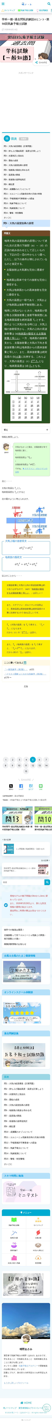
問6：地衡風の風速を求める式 (16, 170)
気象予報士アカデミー (28, 1366)
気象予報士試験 (27, 10)
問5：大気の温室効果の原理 (16, 165)
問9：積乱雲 (9, 184)
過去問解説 (43, 10)
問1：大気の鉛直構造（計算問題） (18, 146)
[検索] (47, 882)
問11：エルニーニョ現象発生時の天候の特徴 (23, 194)
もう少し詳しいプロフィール (16, 1383)
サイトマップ (9, 10)
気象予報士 (16, 800)
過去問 (43, 800)
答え (6, 430)
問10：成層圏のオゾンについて (17, 189)
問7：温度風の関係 (12, 175)
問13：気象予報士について (15, 203)
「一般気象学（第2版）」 (16, 669)
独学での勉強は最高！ (14, 930)
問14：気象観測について (14, 208)
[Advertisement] (26, 101)
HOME (27, 1402)
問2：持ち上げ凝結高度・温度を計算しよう (22, 151)
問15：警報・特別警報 (13, 213)
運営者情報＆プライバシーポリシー (34, 1408)
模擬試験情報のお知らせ (15, 944)
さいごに (8, 1164)
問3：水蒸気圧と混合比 (14, 156)
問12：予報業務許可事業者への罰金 (19, 198)
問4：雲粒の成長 (11, 160)
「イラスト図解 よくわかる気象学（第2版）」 (25, 674)
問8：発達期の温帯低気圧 (15, 179)
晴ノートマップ (10, 1408)
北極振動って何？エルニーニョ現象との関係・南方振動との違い (25, 937)
